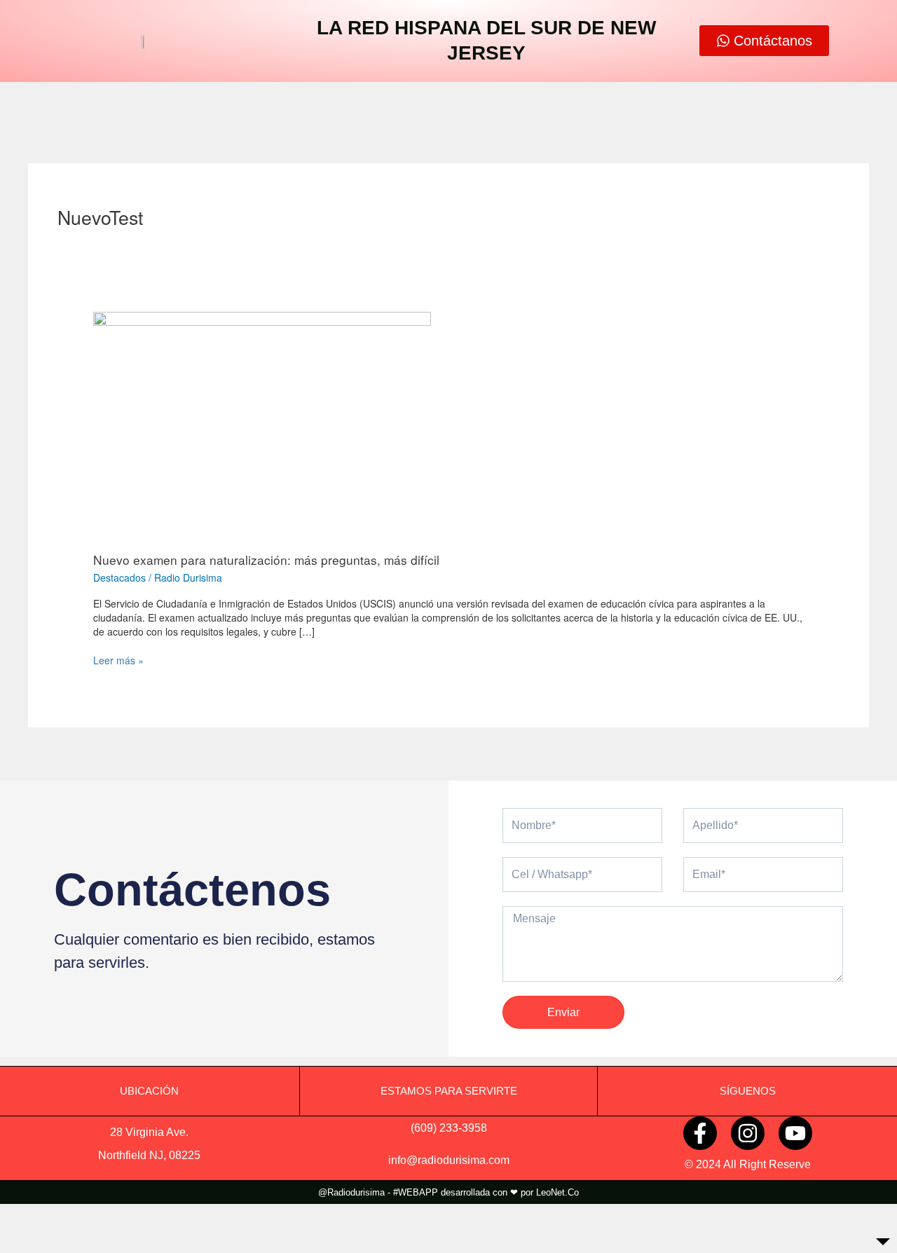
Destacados (119, 577)
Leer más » (118, 660)
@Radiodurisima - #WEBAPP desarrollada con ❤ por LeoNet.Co (448, 1192)
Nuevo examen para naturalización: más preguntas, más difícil (266, 559)
